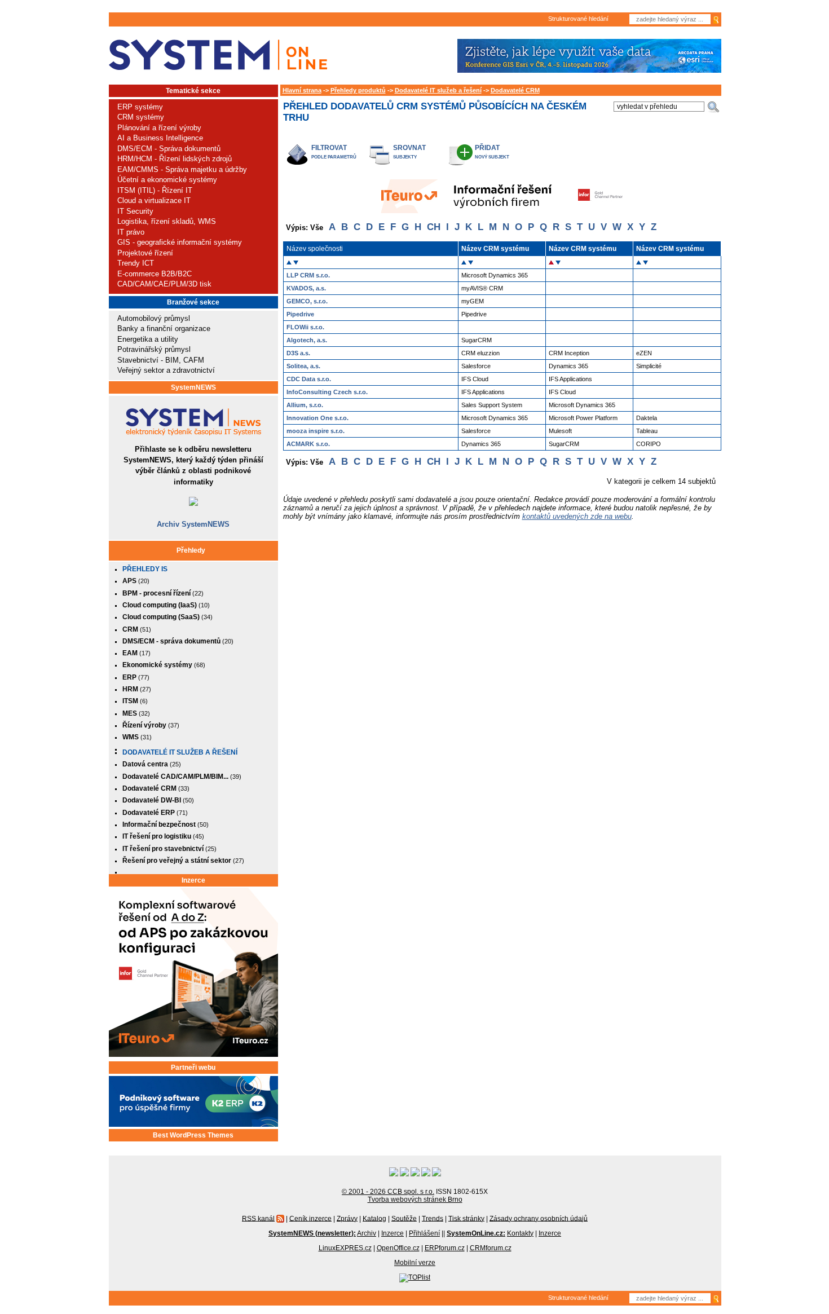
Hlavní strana (302, 90)
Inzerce (193, 880)
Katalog (374, 1218)
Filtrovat (329, 147)
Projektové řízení (145, 253)
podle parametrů (333, 157)
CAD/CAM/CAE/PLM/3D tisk (164, 284)
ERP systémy (140, 107)
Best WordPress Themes (193, 1135)
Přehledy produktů (358, 90)
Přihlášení (424, 1233)
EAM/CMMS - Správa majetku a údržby (182, 169)
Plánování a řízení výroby (159, 128)
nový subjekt (492, 157)
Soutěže (404, 1218)
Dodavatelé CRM (515, 90)
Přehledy (191, 550)
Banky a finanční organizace (163, 328)
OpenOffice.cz (398, 1248)
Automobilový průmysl (153, 318)
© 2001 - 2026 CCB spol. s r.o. (388, 1192)
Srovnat (409, 147)
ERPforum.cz (445, 1248)
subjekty (405, 157)
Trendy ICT (135, 263)
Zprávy (347, 1218)
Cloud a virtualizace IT (154, 200)
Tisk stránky (466, 1218)
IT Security (135, 211)
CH (433, 227)
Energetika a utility (147, 339)
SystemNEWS (193, 387)
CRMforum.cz (490, 1248)
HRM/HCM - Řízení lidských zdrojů (174, 159)
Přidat (487, 147)
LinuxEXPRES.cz (345, 1248)
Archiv (366, 1233)
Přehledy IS (144, 569)
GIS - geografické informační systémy (179, 242)
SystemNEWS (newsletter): (312, 1233)
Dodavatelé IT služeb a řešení (179, 752)
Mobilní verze (414, 1263)
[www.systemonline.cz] (218, 54)
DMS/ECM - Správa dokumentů (169, 148)
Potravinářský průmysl (154, 349)
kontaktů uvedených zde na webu (577, 516)
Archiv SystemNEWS (193, 524)
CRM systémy (140, 117)
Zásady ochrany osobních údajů (539, 1218)
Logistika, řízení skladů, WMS (166, 221)
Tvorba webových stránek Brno (415, 1199)
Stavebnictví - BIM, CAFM (160, 360)
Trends (432, 1218)
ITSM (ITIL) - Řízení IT (154, 190)
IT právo (130, 232)
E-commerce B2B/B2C (154, 274)
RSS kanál (258, 1218)
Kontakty (520, 1233)
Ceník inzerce (310, 1218)
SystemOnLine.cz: (476, 1233)
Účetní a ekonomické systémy (167, 179)
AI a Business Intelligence (160, 138)
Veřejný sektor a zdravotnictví (166, 370)
